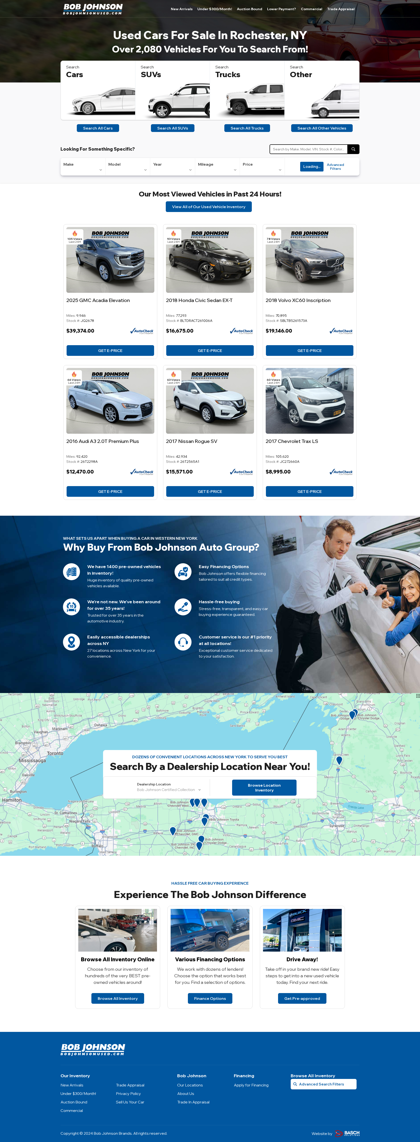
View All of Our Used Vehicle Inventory (208, 206)
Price (248, 164)
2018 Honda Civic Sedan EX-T (199, 300)
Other (301, 74)
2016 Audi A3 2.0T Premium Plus (102, 441)
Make (68, 164)
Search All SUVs (172, 128)
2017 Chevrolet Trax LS (292, 441)
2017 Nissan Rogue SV (192, 441)
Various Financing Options (210, 959)
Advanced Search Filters (321, 1084)
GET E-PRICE (110, 350)
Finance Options (210, 998)
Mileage (205, 164)
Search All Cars (98, 128)
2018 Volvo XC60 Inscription (298, 300)
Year (157, 164)
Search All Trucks (247, 128)
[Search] (353, 149)
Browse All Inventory (118, 998)
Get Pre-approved (302, 998)
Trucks (227, 74)
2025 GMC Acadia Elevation (98, 300)
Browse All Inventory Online (118, 959)
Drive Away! (302, 959)
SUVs (151, 74)
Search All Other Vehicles (322, 128)
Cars (74, 74)
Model (114, 164)
